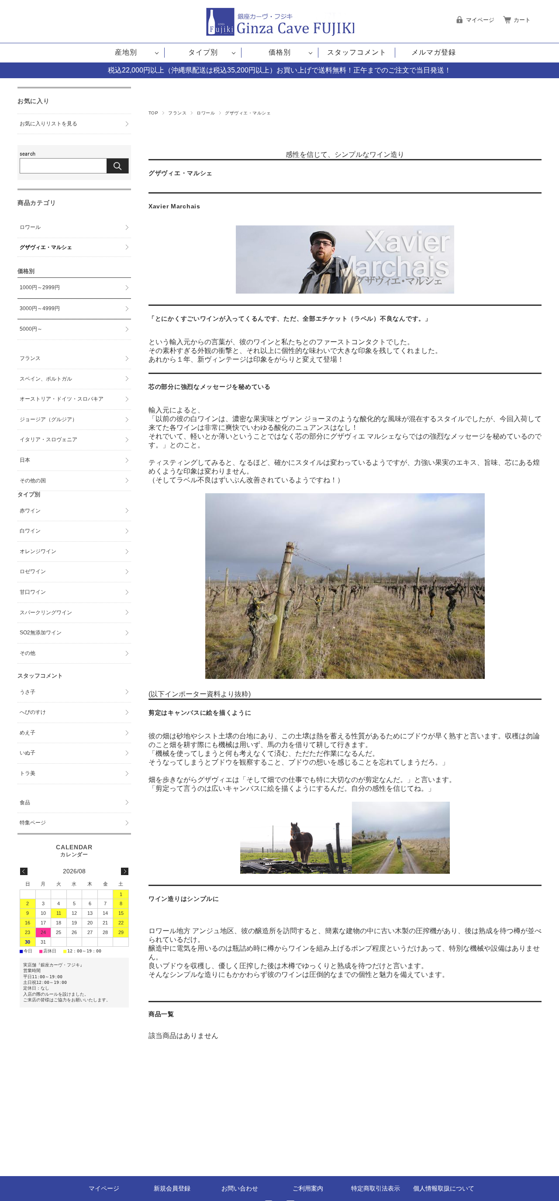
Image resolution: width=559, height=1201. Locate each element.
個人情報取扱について (443, 1188)
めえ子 (27, 733)
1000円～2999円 (40, 287)
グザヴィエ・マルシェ (46, 247)
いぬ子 (27, 753)
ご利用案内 (308, 1188)
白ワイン (30, 531)
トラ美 (27, 773)
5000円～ (31, 329)
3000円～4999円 (40, 308)
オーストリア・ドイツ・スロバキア (62, 399)
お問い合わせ (239, 1188)
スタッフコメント (356, 52)
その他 (27, 653)
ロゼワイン (33, 571)
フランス (177, 113)
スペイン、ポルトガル (46, 379)
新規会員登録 (172, 1188)
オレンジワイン (38, 551)
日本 (25, 460)
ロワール (206, 113)
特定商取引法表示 (375, 1188)
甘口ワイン (33, 592)
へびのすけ (33, 712)
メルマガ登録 (433, 52)
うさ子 (27, 692)
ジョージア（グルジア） (48, 419)
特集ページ (33, 823)
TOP (153, 113)
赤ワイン (30, 511)
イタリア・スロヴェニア (48, 439)
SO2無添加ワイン (41, 633)
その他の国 (33, 481)
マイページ (104, 1188)
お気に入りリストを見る (48, 124)
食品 (25, 803)
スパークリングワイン (46, 612)
